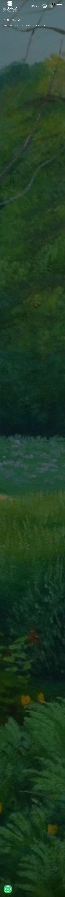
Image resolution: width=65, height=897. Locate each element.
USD (34, 6)
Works (19, 25)
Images (8, 25)
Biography (32, 25)
